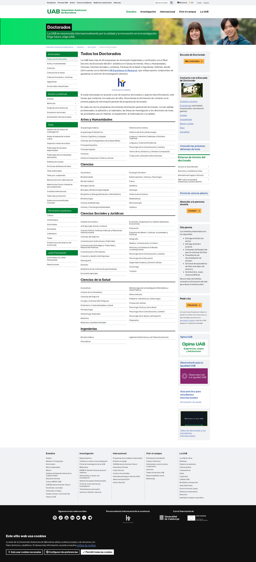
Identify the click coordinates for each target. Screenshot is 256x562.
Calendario (52, 233)
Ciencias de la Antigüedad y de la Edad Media (100, 141)
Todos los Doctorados (57, 59)
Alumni (72, 3)
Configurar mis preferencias (63, 552)
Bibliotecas (84, 467)
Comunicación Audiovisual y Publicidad (98, 241)
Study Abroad (118, 470)
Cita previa (192, 305)
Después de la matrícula (57, 108)
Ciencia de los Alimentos (91, 292)
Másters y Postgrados (54, 461)
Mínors (48, 470)
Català (199, 3)
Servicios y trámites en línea (190, 171)
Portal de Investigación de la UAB (92, 464)
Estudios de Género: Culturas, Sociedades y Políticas (148, 233)
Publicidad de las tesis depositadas (57, 149)
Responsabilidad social (155, 476)
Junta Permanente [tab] (57, 252)
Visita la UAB (51, 497)
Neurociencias (135, 294)
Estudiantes (51, 3)
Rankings (183, 461)
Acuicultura (86, 172)
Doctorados (50, 464)
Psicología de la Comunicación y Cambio (147, 147)
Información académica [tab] (59, 210)
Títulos (50, 215)
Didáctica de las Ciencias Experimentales (99, 269)
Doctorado (92, 47)
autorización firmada (187, 320)
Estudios (131, 11)
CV (192, 3)
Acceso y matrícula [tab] (57, 94)
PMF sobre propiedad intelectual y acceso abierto (190, 180)
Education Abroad (53, 479)
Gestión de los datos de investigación (57, 130)
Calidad (183, 115)
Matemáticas (135, 198)
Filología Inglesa (88, 149)
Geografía (133, 239)
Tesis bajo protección (56, 196)
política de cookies (86, 545)
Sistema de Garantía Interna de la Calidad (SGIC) (58, 474)
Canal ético (184, 476)
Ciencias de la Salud (56, 73)
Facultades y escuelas (54, 488)
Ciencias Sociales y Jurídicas (60, 77)
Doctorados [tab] (54, 54)
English (206, 3)
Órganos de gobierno (188, 464)
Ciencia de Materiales (90, 203)
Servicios (149, 469)
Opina (182, 473)
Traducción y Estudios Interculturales (145, 156)
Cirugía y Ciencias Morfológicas (95, 301)
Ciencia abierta (185, 467)
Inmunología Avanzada (90, 314)
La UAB (204, 11)
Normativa (51, 229)
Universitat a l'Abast (53, 491)
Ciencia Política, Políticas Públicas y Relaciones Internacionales (101, 231)
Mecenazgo (150, 479)
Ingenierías (52, 82)
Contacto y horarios (188, 101)
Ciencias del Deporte (90, 237)
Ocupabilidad (186, 119)
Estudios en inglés (120, 461)
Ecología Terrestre (137, 172)
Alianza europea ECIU (121, 479)
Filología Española (89, 145)
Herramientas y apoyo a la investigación (89, 477)
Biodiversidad (87, 177)
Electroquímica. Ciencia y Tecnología (145, 177)
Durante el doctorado (56, 112)
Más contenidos (192, 61)
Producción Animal (137, 303)
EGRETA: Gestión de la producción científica (93, 471)
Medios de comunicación (103, 3)
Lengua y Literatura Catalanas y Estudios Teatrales (147, 137)
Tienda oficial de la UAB (155, 473)
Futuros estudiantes (84, 3)
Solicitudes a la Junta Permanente (56, 258)
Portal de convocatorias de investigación (90, 485)
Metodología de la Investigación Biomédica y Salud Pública (148, 289)
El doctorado (186, 105)
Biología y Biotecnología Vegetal (95, 190)
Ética (182, 128)
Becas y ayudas (187, 123)
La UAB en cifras (186, 458)
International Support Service (191, 175)
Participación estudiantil (155, 458)
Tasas (49, 238)
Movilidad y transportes (189, 482)
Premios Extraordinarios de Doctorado (59, 243)
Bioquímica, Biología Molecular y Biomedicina (101, 194)
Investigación (148, 11)
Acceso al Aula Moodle (188, 167)
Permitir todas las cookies (99, 552)
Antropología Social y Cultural (94, 226)
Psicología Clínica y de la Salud (143, 307)
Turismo (133, 271)
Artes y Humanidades (56, 63)
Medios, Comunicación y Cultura (143, 243)
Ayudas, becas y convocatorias (58, 494)
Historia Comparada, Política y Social (97, 158)
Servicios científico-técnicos (90, 492)
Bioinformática (87, 181)
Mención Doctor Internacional (60, 180)
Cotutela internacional (56, 191)
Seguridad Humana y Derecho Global (145, 262)
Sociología (134, 267)
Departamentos (86, 458)
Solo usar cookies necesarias (26, 552)
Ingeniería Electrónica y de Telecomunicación (149, 337)
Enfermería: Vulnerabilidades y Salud (97, 305)
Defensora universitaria (188, 492)
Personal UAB (63, 3)
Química (133, 207)
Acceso (50, 99)
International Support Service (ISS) (126, 476)
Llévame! (192, 211)
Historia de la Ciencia (138, 128)
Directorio (183, 3)
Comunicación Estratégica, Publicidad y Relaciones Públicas (98, 246)
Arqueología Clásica (90, 128)
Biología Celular (88, 185)
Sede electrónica (186, 485)
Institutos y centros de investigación (94, 461)
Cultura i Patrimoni (153, 461)
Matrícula (51, 103)
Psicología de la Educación (141, 258)
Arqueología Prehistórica (92, 132)
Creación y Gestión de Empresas (95, 256)
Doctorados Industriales (57, 86)
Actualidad (184, 132)
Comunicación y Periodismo (93, 252)
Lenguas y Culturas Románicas (142, 143)
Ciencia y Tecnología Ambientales (95, 207)
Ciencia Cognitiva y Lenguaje (93, 136)
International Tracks (120, 467)
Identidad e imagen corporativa (192, 498)
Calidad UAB (184, 479)
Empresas (117, 3)
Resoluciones (53, 264)
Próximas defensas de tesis (59, 166)
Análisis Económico (89, 222)
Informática (86, 341)
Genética (133, 185)
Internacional (167, 11)
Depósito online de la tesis (58, 143)
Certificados (52, 220)
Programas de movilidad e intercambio (128, 458)
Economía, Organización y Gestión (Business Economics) (149, 223)
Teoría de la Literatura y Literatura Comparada (149, 151)
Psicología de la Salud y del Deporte (145, 316)
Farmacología (87, 309)
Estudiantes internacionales (59, 117)
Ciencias (51, 68)
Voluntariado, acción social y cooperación (157, 465)
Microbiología (135, 203)
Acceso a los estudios (121, 473)
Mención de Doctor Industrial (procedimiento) (59, 185)
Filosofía (84, 154)
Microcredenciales (53, 467)
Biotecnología (87, 198)
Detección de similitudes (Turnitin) (58, 201)
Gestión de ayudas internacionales (93, 481)
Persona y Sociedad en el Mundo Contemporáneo (143, 248)
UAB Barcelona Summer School (58, 485)
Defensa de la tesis (55, 162)
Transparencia (185, 470)
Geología (133, 190)
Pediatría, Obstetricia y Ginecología (145, 298)
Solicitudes (52, 224)
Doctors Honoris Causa (189, 489)
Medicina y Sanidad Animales (93, 322)
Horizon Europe (119, 482)
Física (132, 181)
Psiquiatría (134, 320)
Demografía (86, 260)
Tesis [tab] (50, 124)
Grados (49, 458)
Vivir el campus (187, 11)
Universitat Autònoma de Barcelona (59, 47)
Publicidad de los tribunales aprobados (59, 156)
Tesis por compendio (56, 175)
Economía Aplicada (89, 273)
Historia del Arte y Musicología (142, 132)
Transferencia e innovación (90, 489)
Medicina (85, 318)
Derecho (84, 265)
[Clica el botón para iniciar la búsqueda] (171, 2)
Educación (134, 228)
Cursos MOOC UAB (53, 482)
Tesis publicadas (54, 171)
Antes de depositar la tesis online (58, 137)
